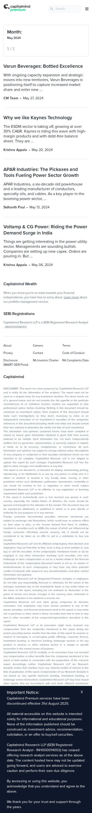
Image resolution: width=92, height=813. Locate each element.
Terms (66, 345)
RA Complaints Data (75, 360)
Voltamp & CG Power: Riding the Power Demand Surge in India (45, 230)
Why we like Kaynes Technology (37, 118)
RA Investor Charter (46, 360)
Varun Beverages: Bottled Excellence (43, 66)
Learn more (71, 297)
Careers (38, 345)
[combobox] (64, 9)
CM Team (10, 98)
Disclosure (10, 360)
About (7, 345)
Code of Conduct (73, 353)
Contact (38, 353)
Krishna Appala (15, 150)
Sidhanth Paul (14, 207)
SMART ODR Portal (15, 364)
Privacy (8, 353)
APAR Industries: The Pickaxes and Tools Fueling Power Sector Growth (41, 172)
